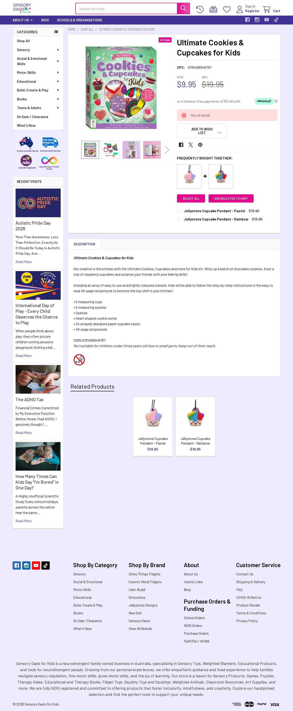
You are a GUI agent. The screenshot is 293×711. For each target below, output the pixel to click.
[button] (202, 131)
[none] (121, 87)
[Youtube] (267, 20)
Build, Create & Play (32, 90)
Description (84, 244)
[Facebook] (247, 20)
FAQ (239, 589)
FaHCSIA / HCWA (196, 641)
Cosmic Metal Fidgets (145, 581)
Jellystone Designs (143, 605)
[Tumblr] (276, 20)
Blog (187, 589)
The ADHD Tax (30, 399)
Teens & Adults (29, 108)
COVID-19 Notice (248, 597)
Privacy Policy (247, 620)
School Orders (194, 617)
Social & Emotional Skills (32, 61)
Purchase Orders (196, 633)
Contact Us (244, 574)
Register (252, 10)
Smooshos (137, 597)
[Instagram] (257, 20)
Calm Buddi (137, 589)
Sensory (23, 50)
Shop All (23, 41)
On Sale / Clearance (32, 117)
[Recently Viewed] (200, 9)
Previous (75, 150)
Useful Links (193, 581)
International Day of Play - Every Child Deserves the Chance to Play (37, 313)
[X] (191, 145)
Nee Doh (135, 613)
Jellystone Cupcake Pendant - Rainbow (195, 440)
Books (22, 99)
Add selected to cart (231, 198)
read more (24, 261)
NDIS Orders (193, 625)
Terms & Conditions (251, 613)
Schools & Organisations (79, 20)
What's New (26, 125)
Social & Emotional (87, 581)
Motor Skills (26, 72)
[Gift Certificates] (214, 9)
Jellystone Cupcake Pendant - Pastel (153, 440)
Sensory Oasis (139, 620)
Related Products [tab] (92, 386)
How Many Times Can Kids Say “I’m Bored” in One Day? (37, 481)
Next (166, 150)
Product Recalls (248, 605)
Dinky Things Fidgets (144, 574)
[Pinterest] (200, 145)
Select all (191, 198)
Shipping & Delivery (251, 581)
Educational (26, 81)
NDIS (45, 20)
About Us (21, 20)
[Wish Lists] (227, 9)
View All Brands (140, 628)
